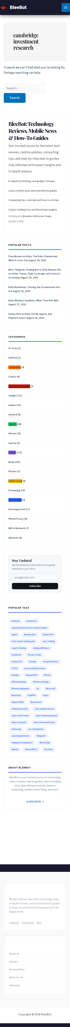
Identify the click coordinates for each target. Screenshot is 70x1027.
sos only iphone (35, 729)
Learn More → (35, 801)
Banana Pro (48, 634)
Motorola (16, 695)
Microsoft (50, 688)
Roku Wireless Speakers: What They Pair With (33, 300)
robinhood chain (20, 708)
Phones (12, 471)
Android (12, 358)
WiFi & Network (16, 528)
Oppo (46, 695)
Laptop (12, 443)
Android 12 (31, 621)
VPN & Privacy (16, 519)
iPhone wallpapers (20, 688)
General (12, 415)
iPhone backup (19, 681)
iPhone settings (41, 681)
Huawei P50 (31, 675)
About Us (14, 954)
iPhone (12, 433)
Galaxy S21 (17, 661)
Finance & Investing (19, 386)
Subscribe (35, 586)
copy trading (48, 641)
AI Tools (12, 348)
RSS (39, 923)
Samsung (16, 729)
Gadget (12, 396)
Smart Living (15, 481)
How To (12, 424)
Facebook (16, 654)
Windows (13, 538)
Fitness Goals (34, 654)
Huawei (15, 675)
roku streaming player (46, 715)
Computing (14, 367)
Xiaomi (15, 749)
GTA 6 (14, 668)
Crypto (12, 377)
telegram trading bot (22, 742)
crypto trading (19, 648)
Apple (14, 634)
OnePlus (32, 695)
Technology (15, 500)
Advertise (14, 985)
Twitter (14, 923)
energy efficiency (41, 648)
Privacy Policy (17, 969)
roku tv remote (19, 722)
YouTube (48, 749)
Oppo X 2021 (18, 702)
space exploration (20, 736)
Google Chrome (50, 661)
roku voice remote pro (44, 722)
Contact (13, 962)
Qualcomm (36, 702)
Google (32, 661)
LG (37, 688)
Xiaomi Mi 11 (31, 749)
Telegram (41, 736)
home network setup (34, 668)
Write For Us (16, 977)
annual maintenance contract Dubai (29, 627)
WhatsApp (45, 742)
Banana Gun (30, 634)
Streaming (14, 490)
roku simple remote (44, 708)
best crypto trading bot (23, 641)
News (11, 462)
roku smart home (20, 715)
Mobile (12, 452)
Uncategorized (16, 509)
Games (12, 405)
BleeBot (18, 7)
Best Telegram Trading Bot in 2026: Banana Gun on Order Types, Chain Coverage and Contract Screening (34, 274)
